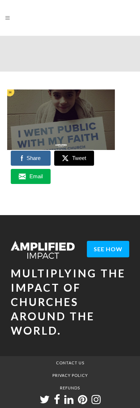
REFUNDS (70, 387)
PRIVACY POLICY (70, 375)
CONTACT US (70, 362)
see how (108, 249)
